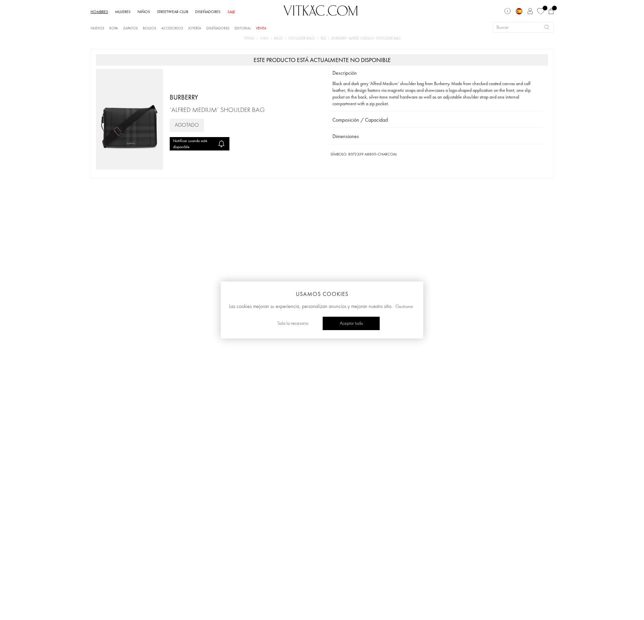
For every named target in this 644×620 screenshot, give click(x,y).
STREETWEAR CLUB (172, 12)
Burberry (184, 97)
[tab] (435, 73)
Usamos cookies (322, 294)
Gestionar (404, 306)
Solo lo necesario (292, 323)
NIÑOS (144, 12)
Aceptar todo (351, 323)
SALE (231, 12)
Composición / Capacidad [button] (360, 119)
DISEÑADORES (207, 12)
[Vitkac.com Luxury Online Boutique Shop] (321, 10)
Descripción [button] (344, 72)
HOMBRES (99, 12)
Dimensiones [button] (345, 136)
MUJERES (122, 12)
